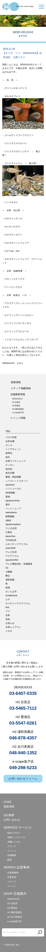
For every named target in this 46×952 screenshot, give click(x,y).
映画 (7, 587)
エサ (7, 599)
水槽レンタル (14, 842)
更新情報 (16, 382)
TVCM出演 (10, 540)
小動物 (8, 571)
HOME (8, 801)
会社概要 (9, 815)
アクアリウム (12, 556)
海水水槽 (9, 473)
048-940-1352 (23, 752)
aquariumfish (11, 560)
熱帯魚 (8, 453)
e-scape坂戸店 (18, 412)
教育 (9, 860)
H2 (6, 568)
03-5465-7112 (23, 708)
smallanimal (11, 595)
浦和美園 (9, 579)
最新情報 (9, 806)
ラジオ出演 (11, 528)
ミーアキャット (13, 449)
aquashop (10, 536)
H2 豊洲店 (16, 406)
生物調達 (11, 855)
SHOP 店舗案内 (15, 893)
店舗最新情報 (17, 394)
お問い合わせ (12, 819)
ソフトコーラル (13, 488)
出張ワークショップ (15, 461)
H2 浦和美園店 (18, 409)
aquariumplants (13, 524)
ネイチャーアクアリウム (17, 603)
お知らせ (9, 623)
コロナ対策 (11, 437)
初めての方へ (14, 833)
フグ (7, 611)
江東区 (8, 532)
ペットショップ (13, 508)
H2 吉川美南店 (14, 917)
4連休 (8, 520)
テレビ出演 (11, 552)
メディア (11, 846)
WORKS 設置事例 (17, 867)
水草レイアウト (13, 627)
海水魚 (8, 469)
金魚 (7, 619)
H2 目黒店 (16, 402)
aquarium (10, 484)
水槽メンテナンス (16, 837)
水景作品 (11, 877)
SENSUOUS (17, 399)
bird (7, 607)
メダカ (8, 631)
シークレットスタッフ (16, 481)
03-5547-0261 (23, 723)
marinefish (10, 548)
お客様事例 (12, 872)
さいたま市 (11, 591)
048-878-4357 (23, 737)
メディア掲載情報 (21, 388)
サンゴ (8, 445)
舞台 (7, 575)
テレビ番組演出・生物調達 (18, 564)
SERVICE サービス (18, 827)
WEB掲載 (10, 492)
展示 (7, 504)
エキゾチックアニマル (16, 544)
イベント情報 (17, 418)
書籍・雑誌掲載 (13, 477)
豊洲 (7, 496)
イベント (11, 851)
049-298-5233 (23, 767)
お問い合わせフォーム (22, 778)
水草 (7, 615)
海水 (7, 457)
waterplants (11, 512)
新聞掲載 (9, 516)
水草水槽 (9, 441)
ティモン (9, 465)
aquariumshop (12, 500)
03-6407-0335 (23, 693)
